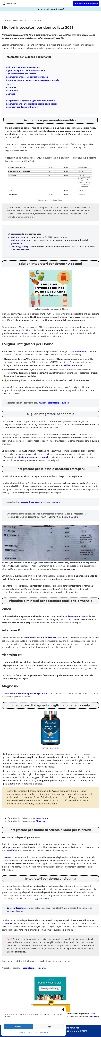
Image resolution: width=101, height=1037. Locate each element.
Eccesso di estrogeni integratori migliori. (40, 502)
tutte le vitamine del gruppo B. (34, 457)
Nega (49, 1026)
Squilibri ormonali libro (86, 3)
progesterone (42, 818)
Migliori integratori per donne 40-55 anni (25, 70)
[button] (62, 1009)
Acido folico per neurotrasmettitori (23, 67)
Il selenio (6, 857)
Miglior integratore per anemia (21, 73)
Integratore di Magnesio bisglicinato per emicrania (30, 100)
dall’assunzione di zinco (76, 616)
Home (4, 20)
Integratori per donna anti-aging (22, 107)
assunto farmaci (21, 333)
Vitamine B (11, 87)
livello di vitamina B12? (74, 365)
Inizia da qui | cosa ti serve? (50, 9)
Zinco (8, 84)
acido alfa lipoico (12, 850)
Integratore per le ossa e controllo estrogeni (27, 77)
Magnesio (10, 94)
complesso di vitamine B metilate (40, 637)
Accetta (18, 1026)
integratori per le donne (33, 968)
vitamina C (7, 923)
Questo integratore (16, 908)
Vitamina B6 (12, 90)
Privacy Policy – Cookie (24, 1032)
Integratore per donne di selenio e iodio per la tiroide (31, 103)
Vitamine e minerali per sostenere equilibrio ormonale (32, 80)
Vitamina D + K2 (79, 351)
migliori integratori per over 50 (54, 402)
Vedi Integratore (19, 237)
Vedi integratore (19, 240)
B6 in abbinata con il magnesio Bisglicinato (25, 693)
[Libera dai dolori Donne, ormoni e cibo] (9, 3)
